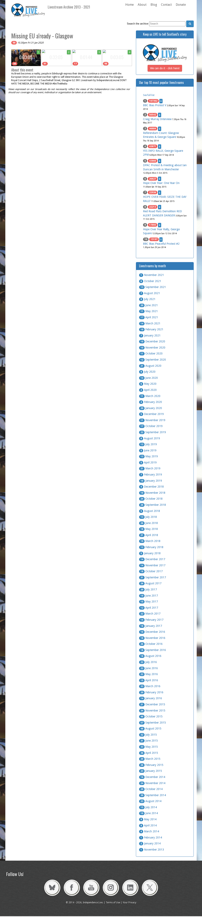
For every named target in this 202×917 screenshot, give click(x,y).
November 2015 (152, 710)
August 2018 (150, 510)
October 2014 (151, 789)
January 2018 (150, 553)
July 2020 (147, 371)
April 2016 (149, 680)
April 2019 (148, 462)
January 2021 (150, 335)
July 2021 (147, 299)
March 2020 (150, 396)
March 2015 (150, 758)
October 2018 (151, 498)
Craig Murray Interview (157, 119)
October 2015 (151, 716)
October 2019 (151, 426)
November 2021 (152, 275)
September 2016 (153, 650)
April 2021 (149, 317)
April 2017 (149, 607)
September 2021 (153, 287)
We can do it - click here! (165, 68)
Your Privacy (129, 902)
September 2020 (153, 359)
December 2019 (152, 414)
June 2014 (149, 813)
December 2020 (152, 341)
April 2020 (148, 389)
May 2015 (149, 746)
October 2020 (151, 353)
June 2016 (149, 668)
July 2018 (148, 516)
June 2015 (149, 740)
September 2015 (153, 722)
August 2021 (150, 293)
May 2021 (149, 311)
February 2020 (151, 402)
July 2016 (148, 662)
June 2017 (149, 595)
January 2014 (150, 843)
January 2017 (151, 625)
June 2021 (149, 305)
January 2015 (151, 770)
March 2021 (150, 323)
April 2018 (149, 535)
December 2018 (152, 486)
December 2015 (152, 704)
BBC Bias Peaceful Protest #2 (161, 243)
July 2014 (148, 807)
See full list (148, 95)
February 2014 (151, 837)
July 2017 (148, 589)
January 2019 (151, 480)
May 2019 (149, 456)
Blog (154, 5)
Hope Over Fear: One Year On (161, 183)
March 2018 (150, 541)
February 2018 (151, 547)
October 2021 (150, 281)
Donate (181, 5)
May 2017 (149, 601)
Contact (166, 5)
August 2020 (150, 365)
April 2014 (148, 825)
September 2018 (153, 504)
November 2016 (152, 637)
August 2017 (150, 583)
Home (129, 5)
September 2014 (153, 795)
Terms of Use (113, 902)
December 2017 (152, 559)
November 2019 (152, 420)
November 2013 (152, 849)
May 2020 (148, 383)
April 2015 (149, 752)
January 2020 (151, 408)
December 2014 (152, 777)
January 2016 (151, 698)
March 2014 (149, 831)
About (142, 5)
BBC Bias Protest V (154, 105)
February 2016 (151, 692)
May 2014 (148, 819)
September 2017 (153, 577)
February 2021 (151, 329)
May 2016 (149, 674)
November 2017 (152, 565)
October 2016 (151, 643)
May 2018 (149, 528)
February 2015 (151, 764)
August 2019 (150, 438)
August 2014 (150, 801)
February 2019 (151, 474)
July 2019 (148, 444)
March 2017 (150, 613)
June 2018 (149, 523)
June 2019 (148, 450)
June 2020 (149, 377)
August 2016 (150, 655)
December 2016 (152, 631)
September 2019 (153, 432)
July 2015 (148, 734)
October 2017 (151, 571)
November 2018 (152, 492)
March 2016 (150, 686)
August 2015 (150, 728)
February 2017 (151, 619)
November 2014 (152, 783)
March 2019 (150, 468)
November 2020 (152, 347)
